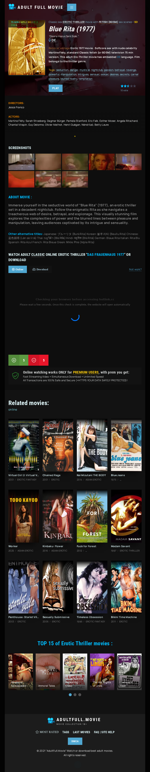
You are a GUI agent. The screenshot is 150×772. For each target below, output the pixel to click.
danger (74, 70)
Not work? (135, 269)
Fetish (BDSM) (108, 22)
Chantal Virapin (17, 124)
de (54, 40)
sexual (104, 74)
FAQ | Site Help (104, 732)
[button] (70, 694)
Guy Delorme (36, 124)
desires (114, 74)
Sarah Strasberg (36, 121)
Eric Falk (93, 121)
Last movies (81, 732)
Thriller (79, 22)
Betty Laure (102, 124)
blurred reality (69, 78)
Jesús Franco (16, 107)
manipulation (68, 74)
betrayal (120, 70)
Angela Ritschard (127, 121)
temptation (86, 78)
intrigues (83, 74)
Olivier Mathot (53, 124)
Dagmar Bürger (56, 121)
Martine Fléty (16, 121)
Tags (65, 732)
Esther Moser (107, 121)
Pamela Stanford (76, 121)
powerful (54, 74)
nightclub (97, 70)
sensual (94, 74)
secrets (124, 74)
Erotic (67, 22)
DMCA (75, 741)
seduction (62, 70)
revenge (131, 70)
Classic (38, 254)
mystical (85, 70)
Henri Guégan (72, 124)
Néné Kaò (87, 124)
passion (108, 70)
